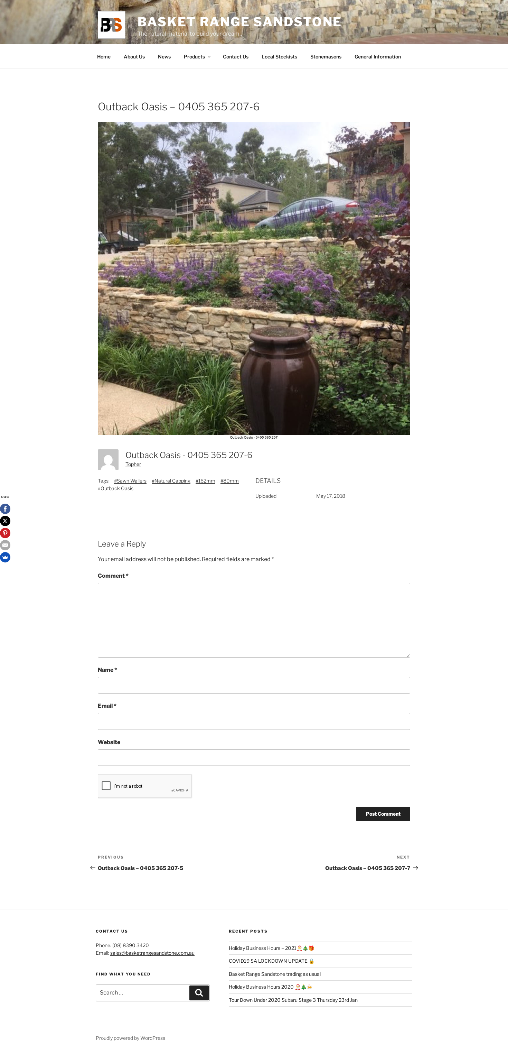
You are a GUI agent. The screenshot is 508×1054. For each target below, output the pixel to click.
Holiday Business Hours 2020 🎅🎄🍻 (270, 987)
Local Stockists (279, 56)
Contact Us (235, 56)
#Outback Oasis (115, 488)
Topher (133, 464)
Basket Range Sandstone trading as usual (275, 974)
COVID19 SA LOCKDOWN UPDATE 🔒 (271, 961)
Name (107, 670)
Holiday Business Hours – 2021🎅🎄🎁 (271, 948)
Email (107, 706)
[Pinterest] (5, 533)
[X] (5, 521)
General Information (378, 56)
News (164, 56)
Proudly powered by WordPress (130, 1038)
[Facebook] (5, 509)
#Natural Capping (171, 481)
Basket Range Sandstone (240, 21)
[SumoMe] (5, 557)
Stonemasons (325, 56)
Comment (113, 575)
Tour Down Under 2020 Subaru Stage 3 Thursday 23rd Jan (293, 1000)
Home (104, 56)
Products (194, 56)
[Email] (5, 545)
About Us (134, 56)
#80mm (229, 481)
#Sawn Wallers (130, 481)
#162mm (205, 481)
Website (109, 742)
